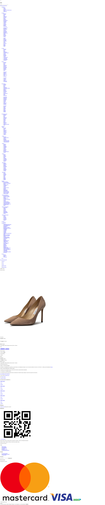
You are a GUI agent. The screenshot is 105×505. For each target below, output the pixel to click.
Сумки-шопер (6, 59)
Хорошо (27, 504)
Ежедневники (6, 93)
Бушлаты (5, 19)
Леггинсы (5, 30)
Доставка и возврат (3, 378)
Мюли (4, 74)
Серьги (5, 123)
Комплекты (5, 122)
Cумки (3, 48)
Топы (4, 41)
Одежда (5, 9)
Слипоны (5, 79)
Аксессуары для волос (7, 88)
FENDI (5, 236)
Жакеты (5, 24)
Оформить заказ (2, 406)
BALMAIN (5, 226)
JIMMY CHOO (6, 241)
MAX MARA (5, 243)
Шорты (5, 44)
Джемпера (5, 21)
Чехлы (4, 109)
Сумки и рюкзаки (6, 201)
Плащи (5, 36)
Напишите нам (7, 375)
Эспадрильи (5, 81)
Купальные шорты (6, 151)
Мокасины (5, 73)
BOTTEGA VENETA (7, 227)
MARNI (5, 244)
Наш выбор (5, 11)
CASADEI (5, 230)
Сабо (4, 75)
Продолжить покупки (8, 406)
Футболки (5, 43)
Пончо (4, 38)
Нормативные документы (5, 450)
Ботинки (5, 68)
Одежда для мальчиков (5, 206)
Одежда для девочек (5, 181)
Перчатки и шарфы (6, 195)
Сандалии (5, 76)
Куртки (5, 152)
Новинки (5, 13)
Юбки (4, 46)
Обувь (4, 8)
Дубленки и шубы (6, 187)
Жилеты (5, 25)
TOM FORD (5, 250)
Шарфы (5, 178)
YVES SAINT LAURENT (7, 251)
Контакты (3, 448)
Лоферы (5, 72)
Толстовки (5, 159)
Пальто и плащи (6, 193)
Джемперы (5, 185)
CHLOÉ (5, 232)
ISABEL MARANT (6, 240)
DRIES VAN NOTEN (7, 235)
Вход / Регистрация (3, 5)
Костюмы (5, 28)
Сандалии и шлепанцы (7, 199)
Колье (4, 121)
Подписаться (10, 458)
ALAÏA (5, 223)
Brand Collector (4, 446)
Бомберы (5, 144)
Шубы (4, 45)
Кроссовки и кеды (6, 191)
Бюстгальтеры (6, 20)
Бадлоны (5, 17)
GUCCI (5, 239)
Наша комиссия (4, 447)
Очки (4, 102)
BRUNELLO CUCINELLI (7, 228)
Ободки (5, 100)
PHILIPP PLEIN (6, 247)
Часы (4, 176)
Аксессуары (3, 83)
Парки (4, 34)
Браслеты (5, 118)
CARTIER (5, 229)
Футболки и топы (6, 204)
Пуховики (5, 39)
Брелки (5, 164)
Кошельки (5, 98)
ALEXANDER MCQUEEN (7, 224)
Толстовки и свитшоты (7, 202)
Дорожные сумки (6, 52)
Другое (5, 23)
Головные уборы (6, 184)
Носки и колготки (6, 192)
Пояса (4, 107)
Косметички (5, 97)
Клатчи (5, 54)
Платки (5, 106)
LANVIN (5, 242)
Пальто (5, 33)
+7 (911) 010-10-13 (2, 439)
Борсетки (5, 136)
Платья (5, 35)
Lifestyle (3, 221)
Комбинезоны (6, 27)
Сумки (4, 7)
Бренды (5, 14)
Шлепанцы (5, 80)
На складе (5, 255)
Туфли (4, 134)
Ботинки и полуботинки (7, 183)
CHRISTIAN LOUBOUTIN (7, 233)
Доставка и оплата (4, 449)
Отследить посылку (5, 453)
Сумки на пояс (6, 57)
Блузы (4, 18)
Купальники (5, 29)
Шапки (5, 110)
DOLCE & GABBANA (7, 234)
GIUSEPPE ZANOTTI (7, 237)
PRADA (5, 246)
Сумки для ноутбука (6, 141)
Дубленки (5, 149)
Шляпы (5, 111)
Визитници (5, 166)
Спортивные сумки (6, 140)
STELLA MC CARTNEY (7, 249)
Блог (2, 258)
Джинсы (5, 22)
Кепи (4, 94)
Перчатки (5, 104)
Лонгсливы (5, 31)
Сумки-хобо (5, 58)
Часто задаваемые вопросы (6, 454)
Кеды (4, 70)
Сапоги (5, 78)
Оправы (5, 101)
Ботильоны (5, 67)
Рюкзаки (5, 55)
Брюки (4, 208)
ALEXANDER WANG (7, 225)
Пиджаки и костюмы (6, 196)
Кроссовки (5, 130)
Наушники (5, 99)
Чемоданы (5, 60)
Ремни (4, 108)
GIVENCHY (5, 238)
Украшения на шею (6, 124)
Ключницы (5, 95)
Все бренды (5, 252)
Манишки (5, 32)
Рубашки (5, 40)
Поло (4, 157)
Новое (4, 10)
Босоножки (5, 66)
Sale (4, 15)
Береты (5, 89)
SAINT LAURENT (6, 248)
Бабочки (5, 163)
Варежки (5, 90)
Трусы (4, 42)
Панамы (5, 103)
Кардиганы (5, 26)
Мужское (3, 126)
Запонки (5, 168)
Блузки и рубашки (6, 182)
